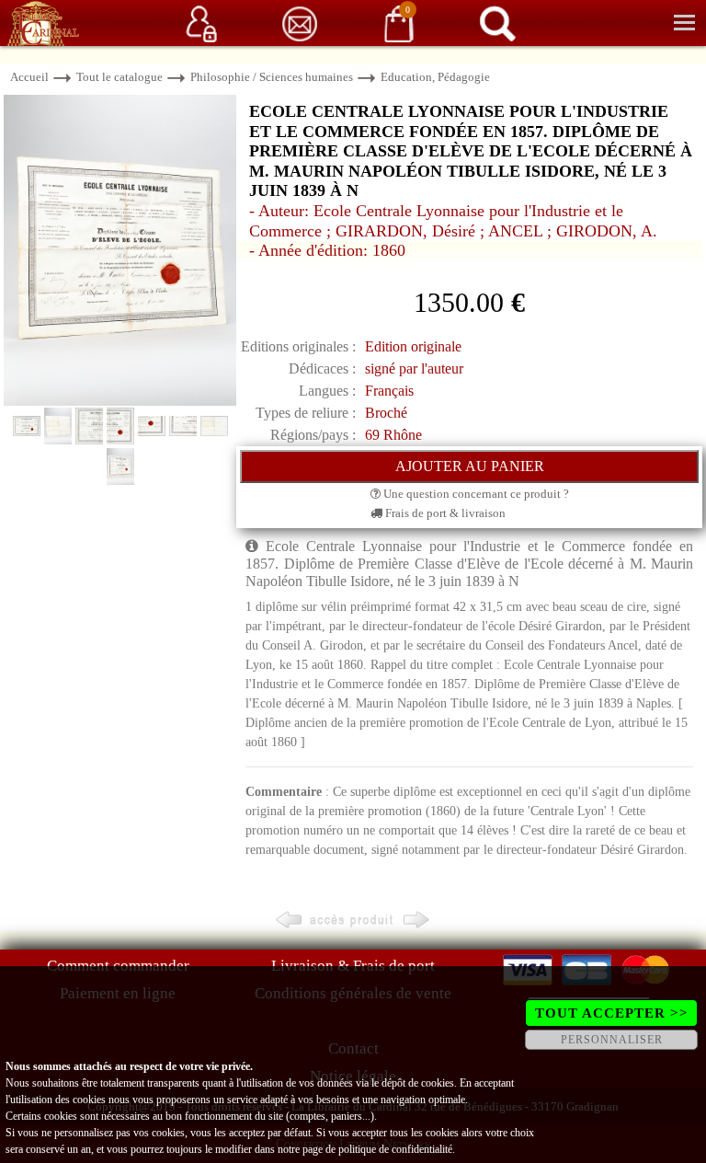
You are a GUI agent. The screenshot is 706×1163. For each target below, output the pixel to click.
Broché (386, 412)
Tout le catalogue (119, 77)
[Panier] (399, 22)
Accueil (29, 77)
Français (389, 390)
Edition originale (413, 346)
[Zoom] (120, 249)
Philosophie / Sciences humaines (271, 77)
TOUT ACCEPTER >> (612, 1013)
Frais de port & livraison (444, 513)
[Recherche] (497, 22)
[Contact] (299, 22)
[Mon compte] (201, 22)
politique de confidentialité (395, 1149)
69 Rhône (393, 435)
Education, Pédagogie (435, 77)
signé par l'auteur (414, 368)
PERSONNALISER (612, 1039)
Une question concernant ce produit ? (475, 494)
